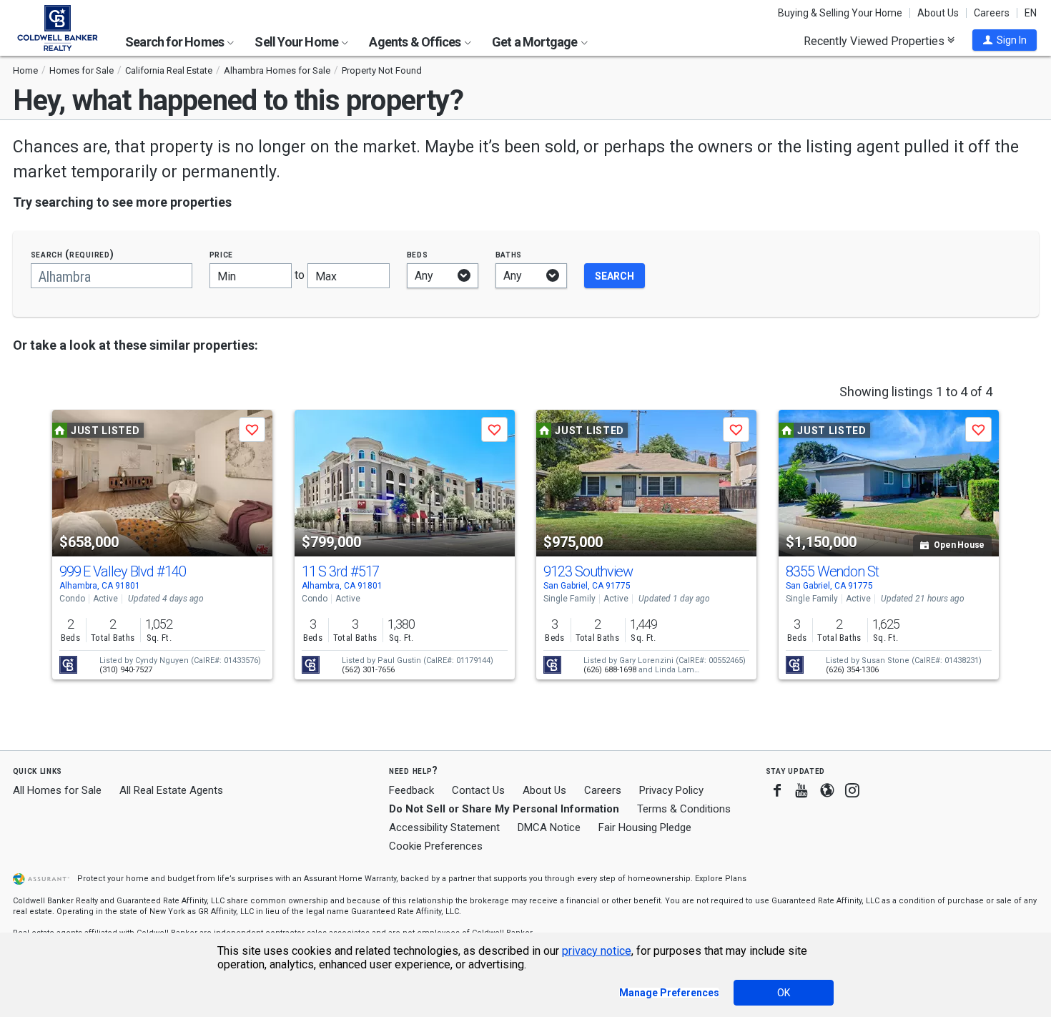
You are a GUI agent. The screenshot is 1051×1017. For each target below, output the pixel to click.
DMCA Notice (549, 827)
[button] (1004, 40)
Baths (509, 254)
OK (783, 992)
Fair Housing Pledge (644, 827)
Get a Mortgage (536, 41)
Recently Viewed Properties (875, 40)
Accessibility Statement (444, 827)
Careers (992, 13)
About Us (938, 13)
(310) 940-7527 (125, 669)
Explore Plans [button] (720, 878)
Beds (417, 254)
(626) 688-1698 (609, 669)
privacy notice (596, 951)
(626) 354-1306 (852, 669)
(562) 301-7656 (368, 669)
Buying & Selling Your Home (840, 13)
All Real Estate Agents (171, 790)
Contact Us (478, 790)
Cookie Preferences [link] (436, 846)
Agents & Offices (416, 41)
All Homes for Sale (57, 790)
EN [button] (1031, 13)
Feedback (411, 790)
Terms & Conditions (684, 808)
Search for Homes (175, 41)
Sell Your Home (297, 41)
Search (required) (72, 254)
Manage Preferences (669, 993)
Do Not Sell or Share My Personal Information (504, 808)
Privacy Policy (671, 790)
